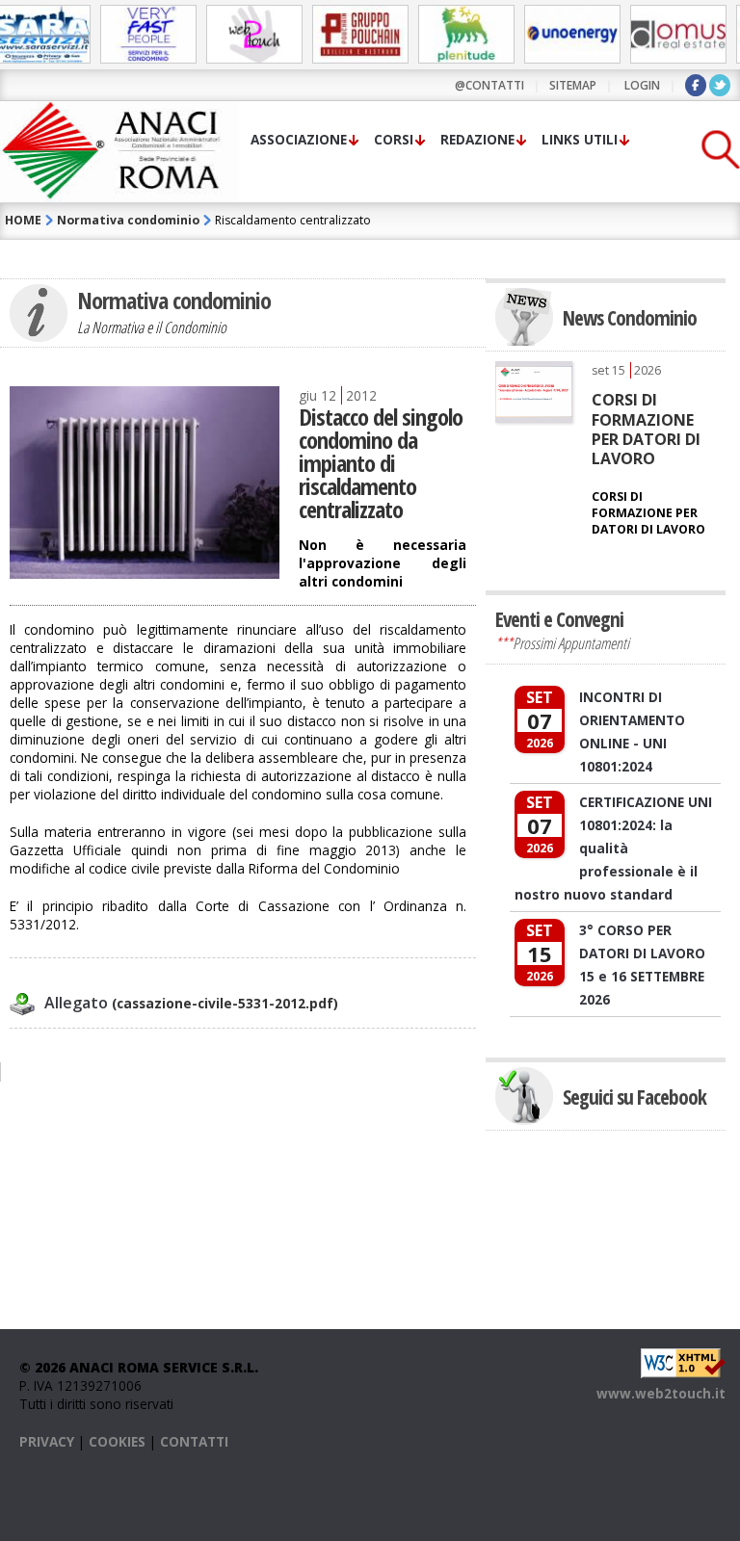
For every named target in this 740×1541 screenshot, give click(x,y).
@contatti (489, 85)
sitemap (572, 85)
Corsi (393, 139)
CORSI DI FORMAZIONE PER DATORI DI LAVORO (646, 429)
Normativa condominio (128, 220)
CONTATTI (194, 1441)
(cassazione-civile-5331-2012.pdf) (191, 1003)
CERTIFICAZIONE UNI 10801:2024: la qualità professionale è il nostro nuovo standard (613, 848)
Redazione (477, 139)
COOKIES (117, 1441)
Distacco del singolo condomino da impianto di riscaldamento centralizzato (380, 463)
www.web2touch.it (661, 1393)
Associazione (299, 139)
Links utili (580, 139)
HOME (23, 220)
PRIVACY (46, 1441)
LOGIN (642, 85)
